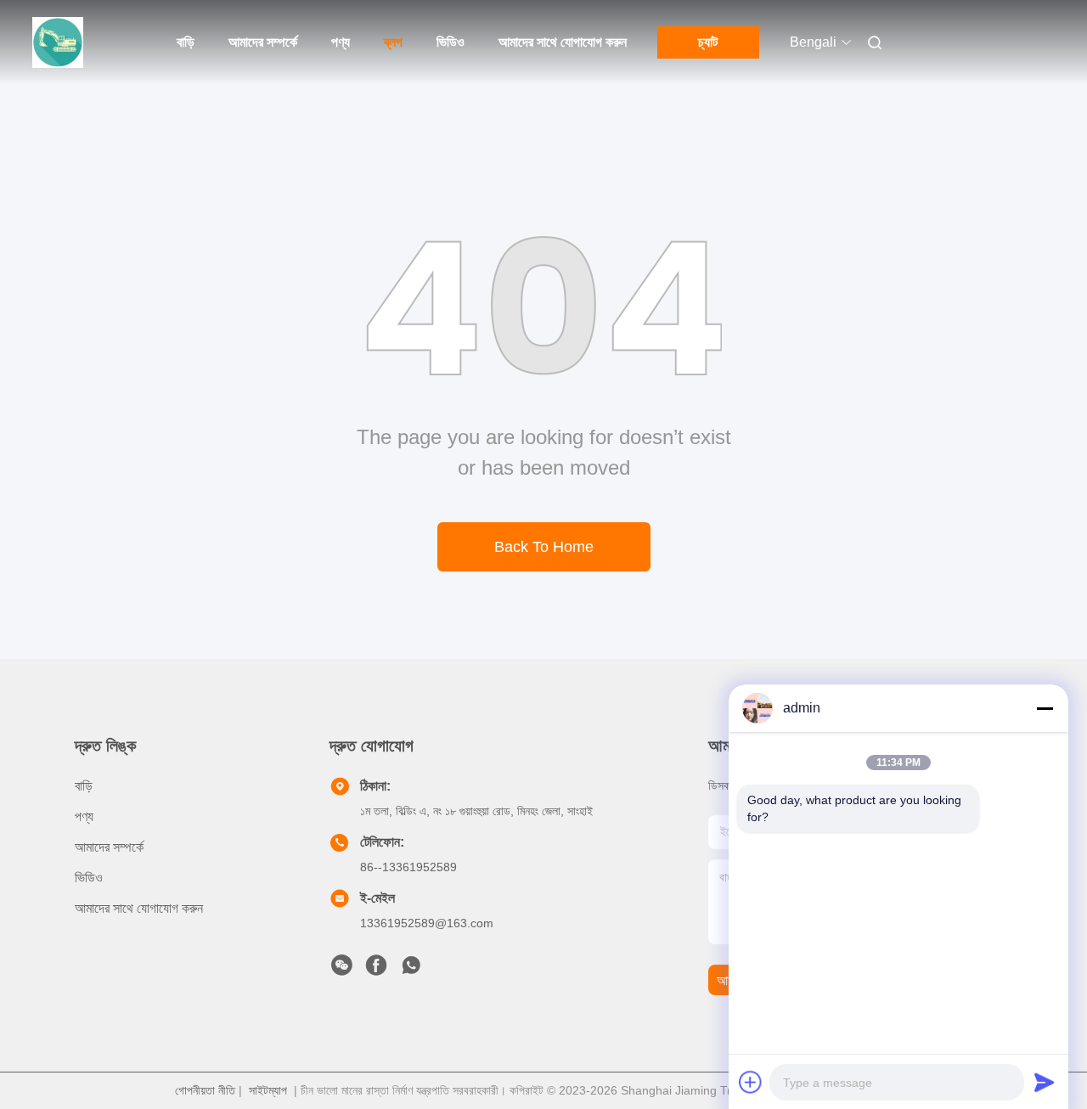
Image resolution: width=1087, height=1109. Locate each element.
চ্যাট (708, 42)
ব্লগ (393, 42)
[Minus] (1044, 708)
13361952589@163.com (426, 923)
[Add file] (751, 1082)
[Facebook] (376, 970)
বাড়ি (185, 42)
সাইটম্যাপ (268, 1090)
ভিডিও (450, 42)
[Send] (1044, 1082)
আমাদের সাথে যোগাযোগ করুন (562, 42)
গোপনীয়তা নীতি (205, 1090)
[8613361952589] (411, 970)
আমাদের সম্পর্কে (262, 42)
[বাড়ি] (58, 42)
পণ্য (340, 42)
